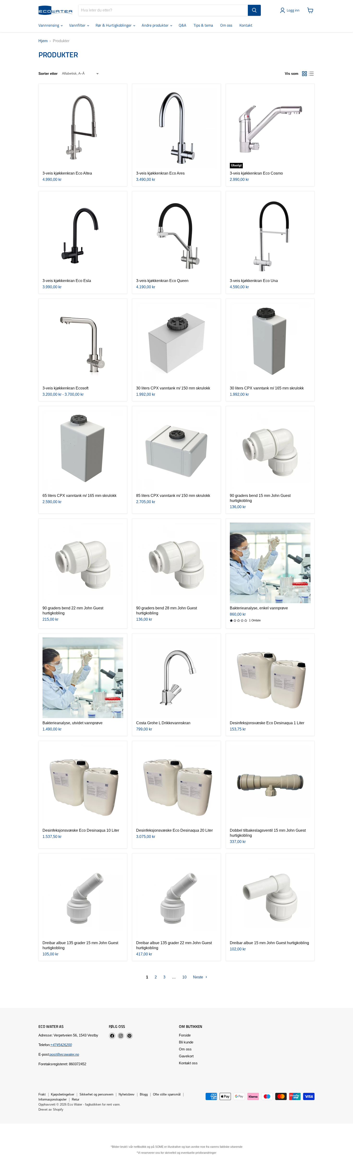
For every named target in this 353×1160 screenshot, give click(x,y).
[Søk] (254, 10)
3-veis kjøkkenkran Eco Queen (162, 281)
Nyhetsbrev (126, 1094)
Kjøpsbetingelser (62, 1094)
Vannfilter (77, 25)
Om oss (226, 25)
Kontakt (245, 25)
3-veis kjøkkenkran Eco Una (254, 281)
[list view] (311, 73)
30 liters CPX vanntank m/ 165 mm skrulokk (267, 388)
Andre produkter (156, 25)
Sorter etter (48, 73)
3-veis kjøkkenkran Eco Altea (67, 173)
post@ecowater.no (64, 1054)
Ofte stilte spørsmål (167, 1094)
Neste (198, 977)
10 (184, 977)
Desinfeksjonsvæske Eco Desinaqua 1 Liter (267, 723)
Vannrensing (49, 25)
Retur (75, 1099)
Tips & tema (203, 25)
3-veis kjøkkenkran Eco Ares (160, 173)
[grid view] (304, 73)
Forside (185, 1035)
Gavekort (186, 1056)
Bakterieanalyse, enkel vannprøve (259, 608)
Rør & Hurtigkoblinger (114, 25)
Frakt (42, 1094)
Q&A (182, 25)
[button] (290, 10)
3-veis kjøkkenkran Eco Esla (67, 281)
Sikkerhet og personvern (96, 1094)
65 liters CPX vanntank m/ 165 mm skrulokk (79, 496)
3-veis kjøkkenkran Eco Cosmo (256, 173)
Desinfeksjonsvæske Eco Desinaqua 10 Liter (81, 830)
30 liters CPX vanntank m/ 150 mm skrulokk (173, 388)
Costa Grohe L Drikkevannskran (163, 723)
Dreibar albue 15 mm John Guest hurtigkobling (269, 943)
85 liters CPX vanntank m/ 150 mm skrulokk (173, 496)
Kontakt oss (188, 1063)
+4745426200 (61, 1045)
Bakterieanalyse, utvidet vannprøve (73, 723)
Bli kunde (186, 1042)
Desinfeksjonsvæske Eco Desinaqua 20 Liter (174, 830)
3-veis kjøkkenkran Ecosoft (65, 388)
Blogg (144, 1094)
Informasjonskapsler (52, 1099)
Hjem (43, 41)
